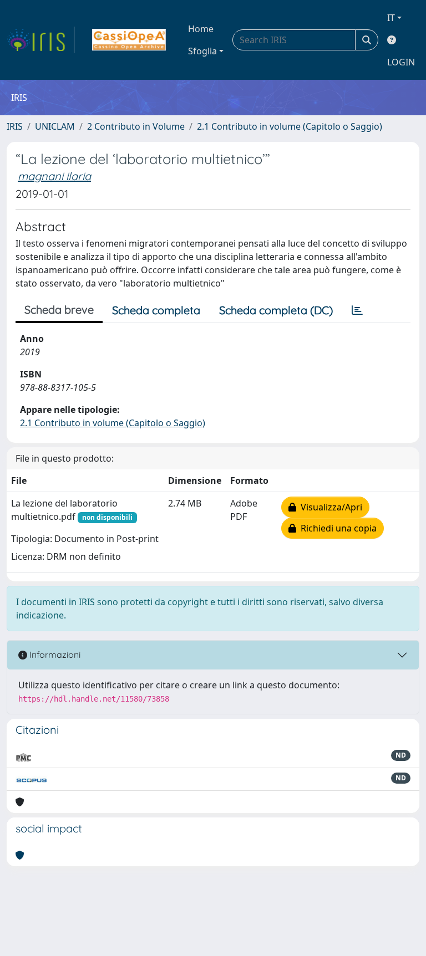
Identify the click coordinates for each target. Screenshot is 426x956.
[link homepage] (40, 40)
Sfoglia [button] (202, 51)
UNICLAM (55, 126)
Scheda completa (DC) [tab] (276, 310)
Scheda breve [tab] (59, 309)
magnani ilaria (54, 176)
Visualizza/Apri (329, 507)
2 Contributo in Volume (136, 126)
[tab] (357, 310)
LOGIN (401, 62)
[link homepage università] (129, 40)
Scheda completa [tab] (156, 310)
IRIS (15, 126)
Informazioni (53, 654)
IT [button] (391, 18)
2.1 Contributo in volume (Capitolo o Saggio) (289, 126)
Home (201, 29)
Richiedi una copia (336, 528)
